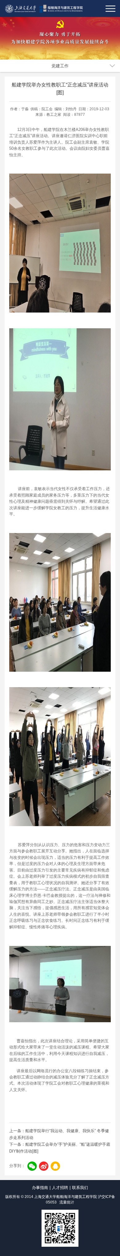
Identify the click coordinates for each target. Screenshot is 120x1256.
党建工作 (60, 65)
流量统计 (66, 1202)
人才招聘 (60, 1187)
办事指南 (40, 1187)
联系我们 (80, 1187)
